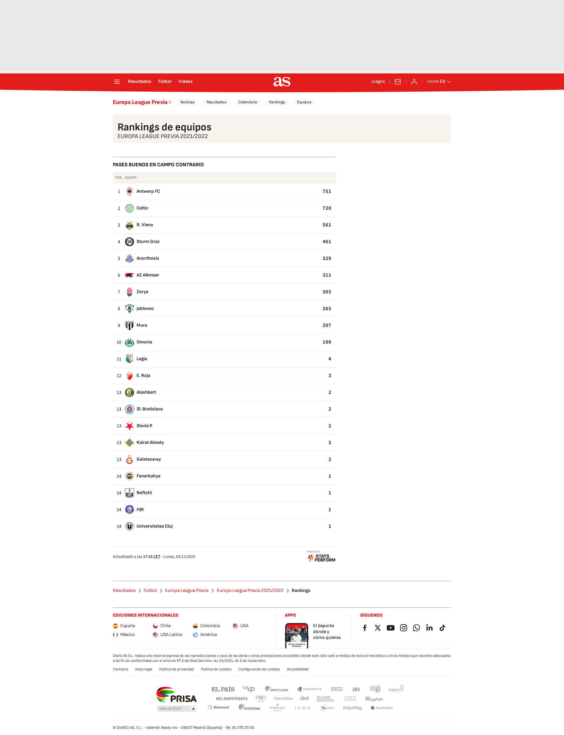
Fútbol (165, 81)
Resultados (139, 81)
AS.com (356, 688)
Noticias (187, 102)
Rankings (277, 102)
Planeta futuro (350, 698)
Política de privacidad (176, 669)
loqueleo (352, 708)
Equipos (304, 102)
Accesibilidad (297, 669)
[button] (177, 709)
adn (375, 688)
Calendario (247, 102)
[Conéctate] (414, 81)
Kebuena (374, 698)
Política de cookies (216, 669)
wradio (261, 698)
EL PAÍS (223, 688)
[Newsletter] (397, 81)
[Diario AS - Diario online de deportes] (282, 81)
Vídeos (186, 81)
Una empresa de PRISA (176, 695)
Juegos (378, 81)
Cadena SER (336, 688)
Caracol (396, 688)
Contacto (120, 669)
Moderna (250, 708)
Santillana (276, 688)
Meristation (382, 708)
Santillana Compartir (309, 688)
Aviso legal (143, 669)
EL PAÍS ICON (302, 708)
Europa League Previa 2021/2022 (250, 590)
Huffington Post (231, 698)
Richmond (218, 707)
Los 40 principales (249, 688)
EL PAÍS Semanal (325, 698)
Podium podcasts (277, 708)
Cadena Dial (304, 698)
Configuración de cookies (259, 669)
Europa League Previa (140, 102)
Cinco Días (283, 698)
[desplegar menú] (117, 82)
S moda (327, 708)
